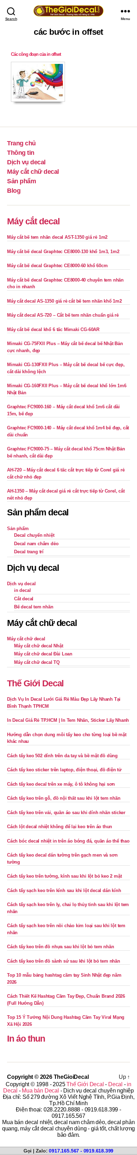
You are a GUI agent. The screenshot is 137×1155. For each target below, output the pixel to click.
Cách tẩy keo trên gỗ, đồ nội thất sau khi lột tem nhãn (63, 798)
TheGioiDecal (71, 1077)
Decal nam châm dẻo (36, 543)
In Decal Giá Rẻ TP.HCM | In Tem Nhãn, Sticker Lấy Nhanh (68, 720)
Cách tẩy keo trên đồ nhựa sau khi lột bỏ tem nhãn (60, 946)
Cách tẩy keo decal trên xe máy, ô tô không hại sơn (61, 784)
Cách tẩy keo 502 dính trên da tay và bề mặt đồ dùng (62, 755)
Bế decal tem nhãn (33, 606)
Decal (115, 1084)
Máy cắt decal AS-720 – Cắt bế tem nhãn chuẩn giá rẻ (63, 315)
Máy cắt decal (33, 221)
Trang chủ (21, 143)
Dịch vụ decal (26, 162)
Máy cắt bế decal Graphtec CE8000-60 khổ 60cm (57, 265)
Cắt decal (23, 598)
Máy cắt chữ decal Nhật (38, 645)
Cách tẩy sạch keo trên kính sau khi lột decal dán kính (64, 890)
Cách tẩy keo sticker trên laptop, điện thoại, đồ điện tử (64, 769)
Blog (13, 190)
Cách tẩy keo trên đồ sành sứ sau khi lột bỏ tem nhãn (63, 961)
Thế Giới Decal (35, 683)
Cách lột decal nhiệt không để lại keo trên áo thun (59, 826)
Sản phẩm (21, 181)
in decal (22, 590)
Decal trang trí (29, 551)
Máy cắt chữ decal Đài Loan (43, 653)
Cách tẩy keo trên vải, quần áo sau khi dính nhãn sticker (66, 812)
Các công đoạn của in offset (36, 54)
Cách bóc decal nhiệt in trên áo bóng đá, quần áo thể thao (68, 841)
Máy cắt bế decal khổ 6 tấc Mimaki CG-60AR (53, 329)
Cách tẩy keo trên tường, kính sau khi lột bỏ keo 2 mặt (64, 876)
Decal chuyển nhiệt (34, 535)
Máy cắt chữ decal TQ (37, 662)
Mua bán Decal (40, 1091)
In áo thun (26, 1038)
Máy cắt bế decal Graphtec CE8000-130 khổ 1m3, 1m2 (63, 251)
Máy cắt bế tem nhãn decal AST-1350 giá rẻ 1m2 (57, 237)
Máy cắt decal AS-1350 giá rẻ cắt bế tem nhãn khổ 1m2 (64, 301)
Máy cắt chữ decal (33, 171)
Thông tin (20, 152)
